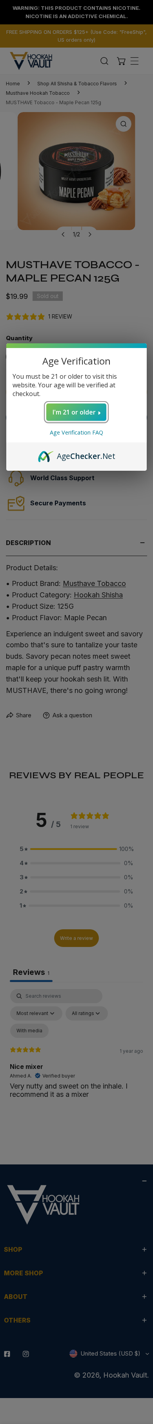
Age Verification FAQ (76, 432)
